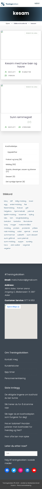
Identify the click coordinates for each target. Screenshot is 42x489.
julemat (31, 211)
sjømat (27, 231)
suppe (20, 241)
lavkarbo (17, 221)
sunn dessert (32, 235)
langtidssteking (22, 218)
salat (19, 231)
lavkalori (7, 221)
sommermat (9, 235)
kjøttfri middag (10, 214)
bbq (5, 201)
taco (6, 245)
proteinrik (26, 228)
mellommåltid (25, 225)
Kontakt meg (11, 359)
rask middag (9, 231)
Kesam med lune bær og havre (21, 65)
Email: (8, 279)
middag (7, 228)
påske (35, 228)
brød (31, 201)
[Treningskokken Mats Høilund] (9, 4)
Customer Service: (14, 300)
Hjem (8, 23)
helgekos (8, 211)
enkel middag (16, 204)
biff (11, 201)
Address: (9, 285)
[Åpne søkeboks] (25, 3)
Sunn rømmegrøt (21, 117)
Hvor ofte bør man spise (17, 436)
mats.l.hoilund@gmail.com (24, 279)
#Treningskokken (14, 274)
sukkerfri (20, 235)
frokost (20, 208)
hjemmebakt (19, 211)
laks (5, 218)
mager (13, 225)
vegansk (26, 245)
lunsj (6, 225)
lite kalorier (28, 221)
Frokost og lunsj (31, 33)
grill (26, 208)
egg (5, 204)
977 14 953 (29, 300)
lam (11, 218)
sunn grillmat (9, 238)
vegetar (7, 248)
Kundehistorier (12, 365)
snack (35, 231)
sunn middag (9, 241)
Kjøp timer (10, 372)
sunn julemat (23, 238)
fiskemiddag (9, 208)
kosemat (22, 214)
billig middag (20, 201)
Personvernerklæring (15, 378)
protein (16, 228)
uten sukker (15, 245)
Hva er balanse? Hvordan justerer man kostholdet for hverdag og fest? (18, 427)
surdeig (29, 241)
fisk (25, 204)
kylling (31, 214)
